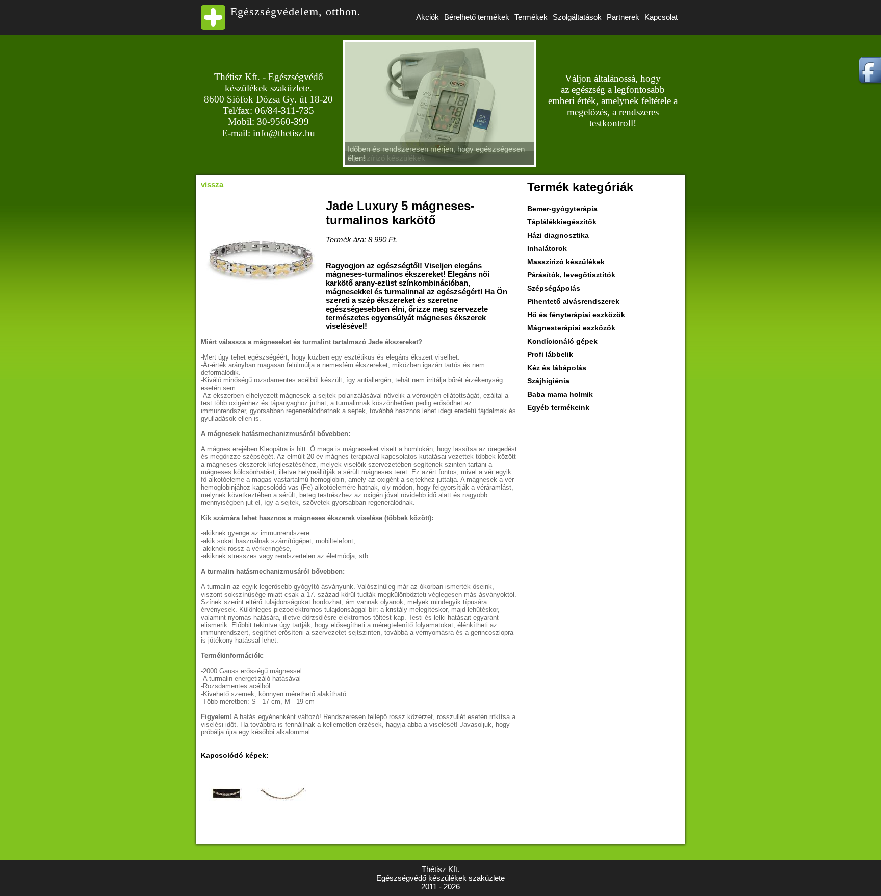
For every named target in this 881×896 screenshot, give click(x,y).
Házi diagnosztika (558, 235)
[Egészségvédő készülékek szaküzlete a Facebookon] (867, 86)
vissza (212, 184)
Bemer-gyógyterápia (562, 208)
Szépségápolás (553, 288)
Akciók (427, 17)
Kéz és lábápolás (556, 368)
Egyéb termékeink (558, 407)
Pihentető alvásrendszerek (573, 301)
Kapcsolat (661, 17)
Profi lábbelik (550, 354)
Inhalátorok (547, 248)
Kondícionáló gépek (562, 341)
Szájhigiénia (548, 381)
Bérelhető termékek (476, 17)
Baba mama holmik (560, 394)
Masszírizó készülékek (566, 262)
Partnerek (623, 17)
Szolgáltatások (577, 17)
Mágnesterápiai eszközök (571, 328)
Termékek (531, 17)
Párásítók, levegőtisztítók (571, 275)
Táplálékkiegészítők (562, 222)
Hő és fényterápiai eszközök (576, 315)
